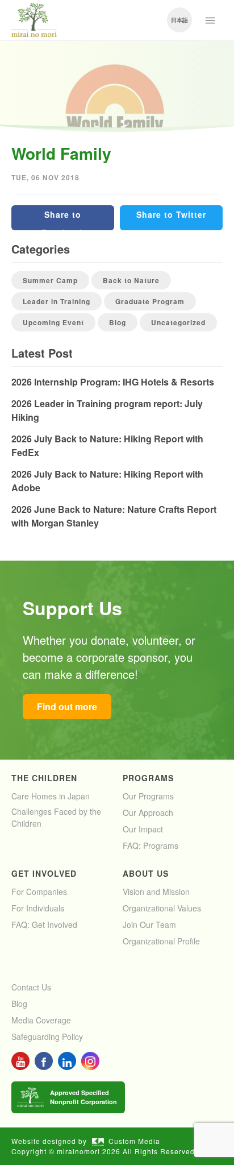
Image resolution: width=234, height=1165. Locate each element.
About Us (146, 873)
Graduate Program (150, 301)
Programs (148, 777)
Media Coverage (41, 1020)
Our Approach (148, 812)
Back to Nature (131, 280)
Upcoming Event (53, 322)
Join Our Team (149, 924)
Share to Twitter (171, 214)
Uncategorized (178, 322)
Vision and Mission (156, 891)
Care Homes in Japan (50, 796)
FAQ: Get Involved (44, 924)
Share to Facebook (63, 219)
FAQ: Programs (150, 845)
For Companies (39, 891)
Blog (117, 322)
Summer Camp (50, 280)
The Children (44, 777)
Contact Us (31, 987)
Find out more (67, 706)
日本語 (179, 20)
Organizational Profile (161, 941)
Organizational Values (162, 908)
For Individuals (37, 908)
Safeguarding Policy (47, 1036)
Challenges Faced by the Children (56, 817)
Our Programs (148, 796)
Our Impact (143, 829)
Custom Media (134, 1141)
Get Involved (44, 873)
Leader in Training (56, 301)
